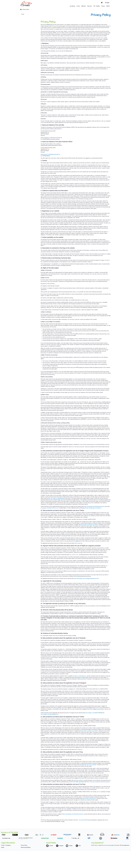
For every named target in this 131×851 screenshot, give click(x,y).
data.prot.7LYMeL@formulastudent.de (51, 154)
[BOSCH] (53, 835)
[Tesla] (75, 838)
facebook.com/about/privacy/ (80, 676)
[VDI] (89, 838)
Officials (83, 6)
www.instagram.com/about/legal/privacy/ (49, 714)
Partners (89, 6)
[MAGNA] (90, 834)
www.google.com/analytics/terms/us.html (50, 507)
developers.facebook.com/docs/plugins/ (49, 657)
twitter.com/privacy (78, 543)
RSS (80, 845)
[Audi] (27, 835)
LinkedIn (51, 845)
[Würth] (114, 838)
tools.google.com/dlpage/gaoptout (57, 498)
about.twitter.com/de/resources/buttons (89, 524)
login (108, 2)
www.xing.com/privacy (79, 780)
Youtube (70, 845)
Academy (72, 6)
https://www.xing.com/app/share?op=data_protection (98, 781)
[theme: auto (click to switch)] (102, 2)
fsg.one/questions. (125, 845)
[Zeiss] (127, 838)
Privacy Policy (26, 9)
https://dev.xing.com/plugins (90, 764)
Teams (103, 6)
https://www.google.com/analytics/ (93, 507)
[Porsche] (6, 838)
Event (78, 6)
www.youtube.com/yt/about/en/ (89, 798)
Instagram (61, 845)
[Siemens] (60, 838)
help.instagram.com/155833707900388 (93, 712)
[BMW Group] (40, 835)
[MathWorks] (115, 835)
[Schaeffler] (45, 838)
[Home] (26, 3)
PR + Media (96, 6)
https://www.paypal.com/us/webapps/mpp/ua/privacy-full (86, 578)
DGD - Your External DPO (81, 820)
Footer (22, 14)
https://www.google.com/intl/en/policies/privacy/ (94, 506)
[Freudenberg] (67, 835)
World (107, 6)
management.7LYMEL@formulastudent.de (52, 137)
